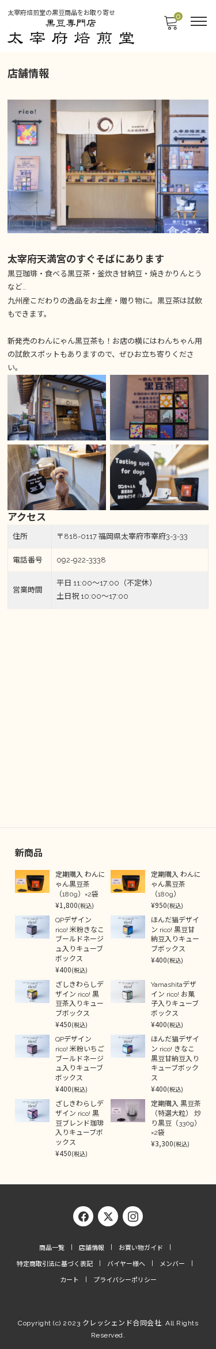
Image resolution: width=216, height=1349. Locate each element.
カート (69, 1280)
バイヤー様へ (126, 1264)
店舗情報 (91, 1248)
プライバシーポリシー (125, 1280)
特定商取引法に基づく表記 (55, 1264)
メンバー (172, 1264)
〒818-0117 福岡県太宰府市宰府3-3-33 (122, 536)
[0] (170, 26)
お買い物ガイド (141, 1248)
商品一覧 (52, 1248)
